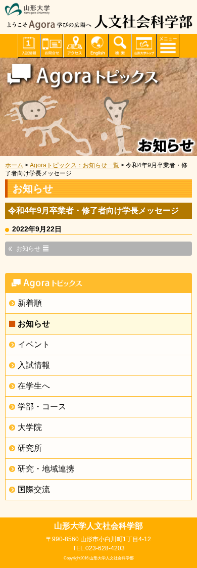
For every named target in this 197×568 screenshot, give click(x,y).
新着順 (30, 303)
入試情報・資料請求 (29, 46)
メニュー (168, 46)
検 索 (120, 46)
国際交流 (34, 489)
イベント (34, 344)
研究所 (30, 448)
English (97, 46)
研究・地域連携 (46, 468)
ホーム (14, 165)
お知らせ (34, 323)
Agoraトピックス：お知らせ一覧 (74, 165)
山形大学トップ (144, 46)
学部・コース (42, 406)
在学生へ (34, 386)
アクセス (74, 46)
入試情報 (34, 365)
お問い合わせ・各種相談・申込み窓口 (51, 46)
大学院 (30, 427)
